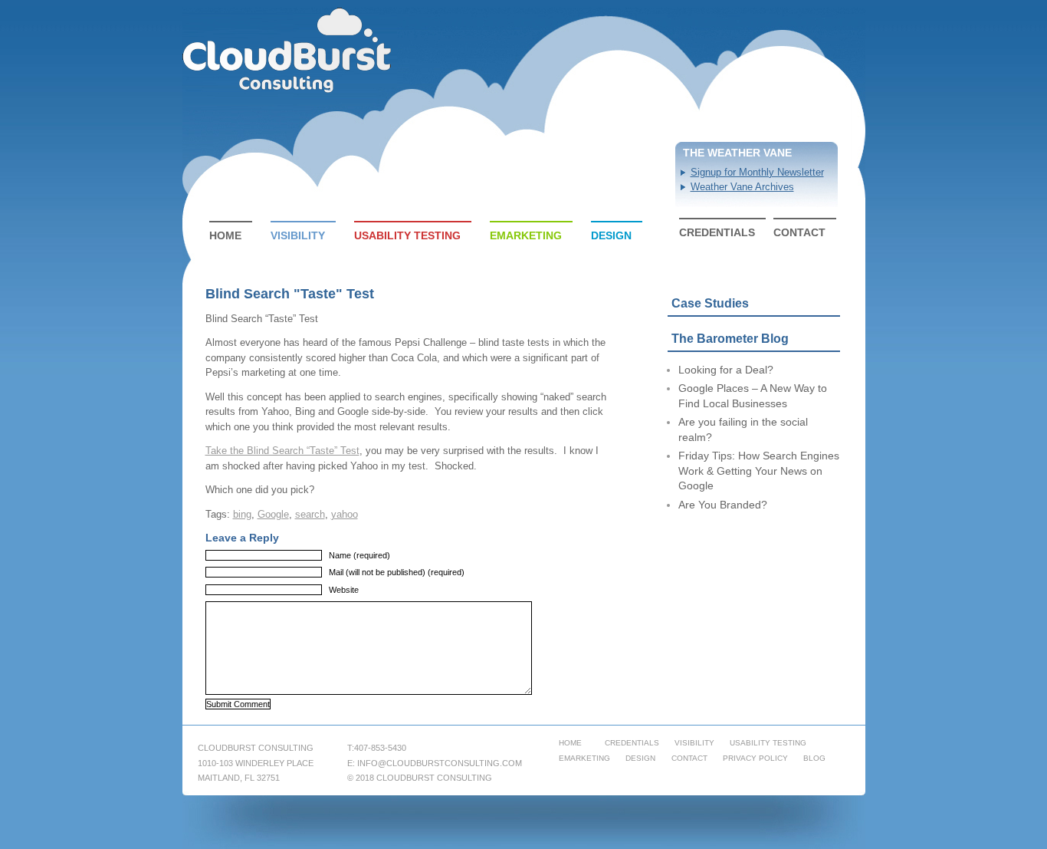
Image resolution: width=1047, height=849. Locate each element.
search (310, 514)
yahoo (344, 514)
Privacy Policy (755, 758)
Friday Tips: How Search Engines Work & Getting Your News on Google (758, 470)
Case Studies (710, 303)
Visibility (298, 235)
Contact (799, 232)
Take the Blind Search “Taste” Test (282, 450)
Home (225, 235)
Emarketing (526, 235)
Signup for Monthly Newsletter (757, 172)
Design (611, 235)
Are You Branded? (722, 505)
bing (242, 514)
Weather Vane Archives (742, 187)
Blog (814, 758)
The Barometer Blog (730, 338)
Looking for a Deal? (725, 370)
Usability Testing (407, 235)
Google (273, 514)
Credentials (717, 232)
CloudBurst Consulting (288, 50)
